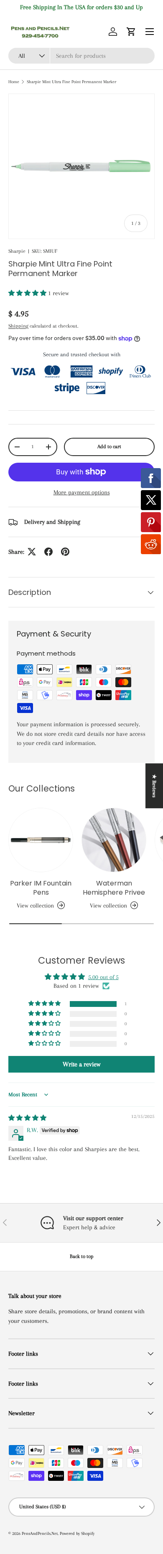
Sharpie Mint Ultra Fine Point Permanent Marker (71, 81)
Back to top (82, 1256)
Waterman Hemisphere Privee (114, 887)
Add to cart (109, 446)
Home (13, 81)
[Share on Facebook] (48, 551)
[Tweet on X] (31, 551)
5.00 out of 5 (103, 977)
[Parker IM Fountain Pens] (41, 840)
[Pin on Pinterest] (65, 551)
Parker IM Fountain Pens (40, 887)
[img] (27, 1118)
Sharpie (16, 251)
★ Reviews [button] (154, 785)
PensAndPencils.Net (40, 1533)
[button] (131, 31)
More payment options (81, 492)
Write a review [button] (81, 1064)
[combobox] (81, 56)
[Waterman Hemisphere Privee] (114, 840)
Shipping (18, 326)
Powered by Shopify (77, 1533)
